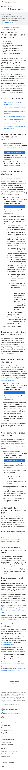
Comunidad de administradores (9, 751)
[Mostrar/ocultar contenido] (11, 42)
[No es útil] (15, 683)
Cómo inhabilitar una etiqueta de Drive (14, 116)
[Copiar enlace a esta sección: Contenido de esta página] (24, 99)
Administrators (6, 7)
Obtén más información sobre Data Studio (12, 619)
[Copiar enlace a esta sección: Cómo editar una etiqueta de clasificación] (13, 174)
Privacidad (11, 762)
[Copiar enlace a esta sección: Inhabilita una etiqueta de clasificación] (13, 362)
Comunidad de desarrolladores (8, 753)
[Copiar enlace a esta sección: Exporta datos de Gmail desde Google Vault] (12, 626)
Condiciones (4, 762)
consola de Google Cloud (7, 744)
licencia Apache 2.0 (11, 697)
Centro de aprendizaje (6, 730)
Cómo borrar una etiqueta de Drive (13, 119)
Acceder (24, 1)
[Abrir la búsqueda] (20, 2)
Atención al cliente (5, 756)
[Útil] (13, 683)
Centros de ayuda (5, 725)
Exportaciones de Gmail (7, 642)
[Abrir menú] (2, 2)
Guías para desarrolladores (7, 728)
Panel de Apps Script (6, 742)
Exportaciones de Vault (7, 644)
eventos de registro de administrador (11, 540)
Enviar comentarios (14, 688)
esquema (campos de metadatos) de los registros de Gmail (13, 609)
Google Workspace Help (6, 27)
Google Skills (4, 732)
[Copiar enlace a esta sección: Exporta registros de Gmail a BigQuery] (7, 580)
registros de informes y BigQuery (10, 541)
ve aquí (17, 76)
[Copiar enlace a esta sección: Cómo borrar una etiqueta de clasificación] (13, 435)
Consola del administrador (7, 739)
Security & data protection (13, 9)
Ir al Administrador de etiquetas (14, 152)
